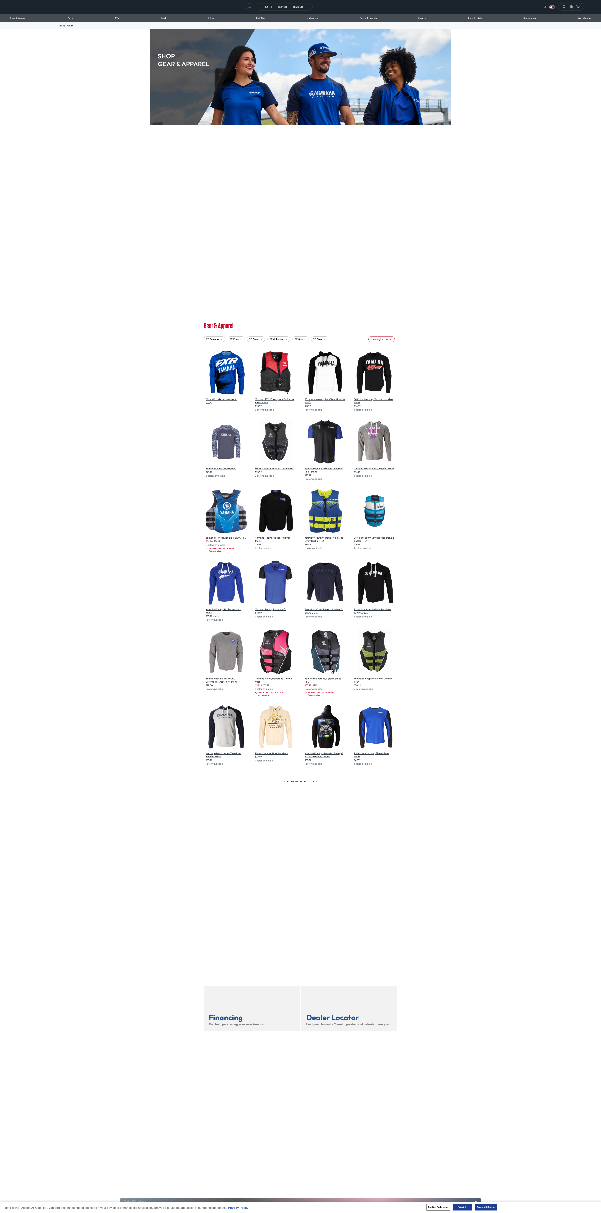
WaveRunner (584, 18)
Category (214, 339)
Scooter (422, 18)
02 (292, 781)
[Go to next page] (316, 781)
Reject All (462, 1207)
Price (236, 339)
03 (296, 781)
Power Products (368, 18)
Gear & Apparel (18, 18)
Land (268, 6)
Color (320, 339)
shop (62, 25)
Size (300, 339)
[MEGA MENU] (249, 6)
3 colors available (265, 409)
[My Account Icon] (571, 6)
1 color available (313, 409)
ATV (117, 18)
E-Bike (211, 18)
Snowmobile (530, 18)
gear (70, 25)
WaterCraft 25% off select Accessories (222, 550)
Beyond (298, 6)
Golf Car (260, 18)
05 (304, 781)
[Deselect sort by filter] (391, 339)
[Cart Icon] (578, 6)
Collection (278, 339)
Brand (256, 339)
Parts (70, 18)
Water (282, 6)
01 (288, 781)
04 (300, 781)
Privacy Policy (238, 1207)
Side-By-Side (475, 18)
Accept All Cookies (486, 1207)
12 (312, 781)
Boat (163, 18)
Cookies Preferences (438, 1207)
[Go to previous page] (284, 781)
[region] (300, 1207)
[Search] (564, 6)
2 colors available (265, 475)
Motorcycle (312, 18)
